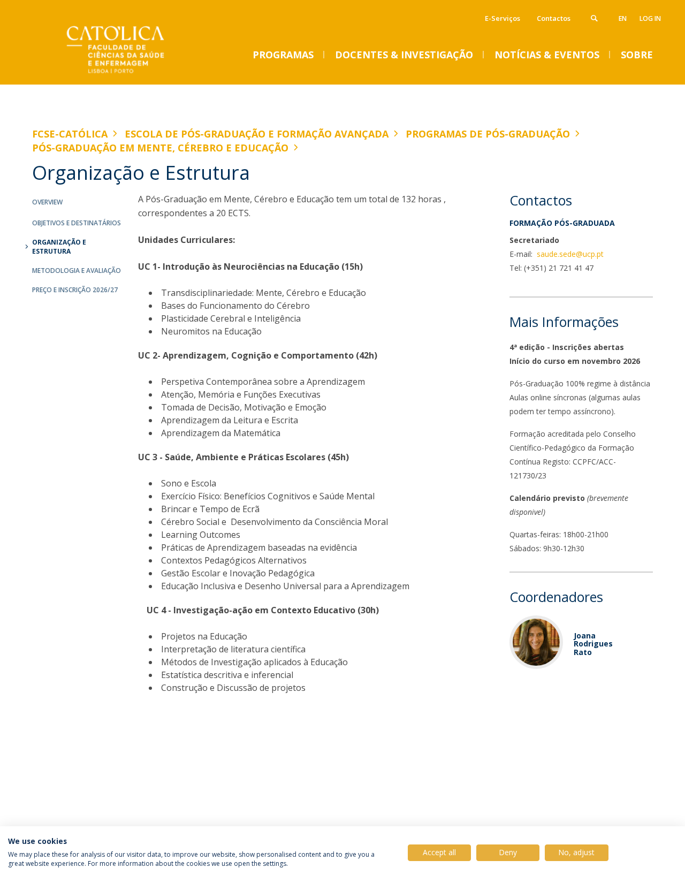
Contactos (553, 18)
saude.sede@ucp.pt (569, 254)
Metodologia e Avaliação (76, 270)
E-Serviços (502, 18)
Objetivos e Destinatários (76, 222)
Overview (47, 202)
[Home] (139, 73)
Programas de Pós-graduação (488, 133)
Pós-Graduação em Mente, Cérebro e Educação (160, 147)
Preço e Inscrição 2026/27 (75, 289)
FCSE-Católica (70, 133)
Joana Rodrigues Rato (593, 643)
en (623, 18)
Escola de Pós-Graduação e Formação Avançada (257, 133)
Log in (650, 18)
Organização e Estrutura (59, 247)
